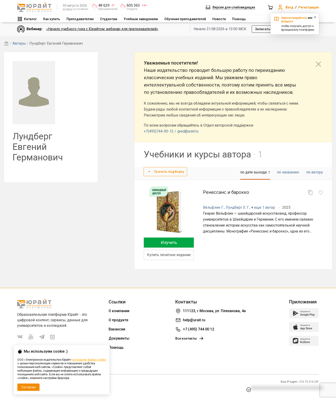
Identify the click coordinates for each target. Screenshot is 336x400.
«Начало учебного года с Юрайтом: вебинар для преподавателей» (102, 29)
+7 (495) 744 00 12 (198, 329)
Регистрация (308, 7)
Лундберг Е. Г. (238, 207)
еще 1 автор (264, 207)
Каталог (30, 19)
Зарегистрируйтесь (294, 17)
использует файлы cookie (89, 359)
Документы (119, 338)
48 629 (103, 5)
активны (67, 9)
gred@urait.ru (187, 131)
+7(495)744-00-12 (158, 131)
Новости (219, 19)
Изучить (169, 242)
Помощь (239, 19)
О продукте (118, 320)
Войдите (287, 21)
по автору (314, 172)
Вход (289, 7)
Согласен (28, 387)
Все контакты (186, 338)
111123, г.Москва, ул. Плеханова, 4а (214, 311)
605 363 (133, 5)
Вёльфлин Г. (213, 207)
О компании (119, 311)
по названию (288, 172)
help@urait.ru (194, 320)
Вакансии (117, 329)
